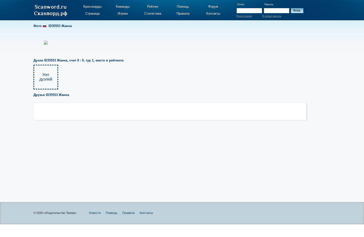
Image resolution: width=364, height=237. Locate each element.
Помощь (183, 6)
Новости (95, 213)
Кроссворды (92, 6)
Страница (92, 13)
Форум (213, 6)
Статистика (152, 13)
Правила (183, 13)
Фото (52, 26)
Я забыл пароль (271, 16)
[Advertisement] (170, 155)
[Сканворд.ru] (50, 10)
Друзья (51, 95)
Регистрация (244, 16)
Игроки (123, 13)
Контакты (213, 13)
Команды (123, 6)
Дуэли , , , (78, 60)
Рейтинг (153, 6)
